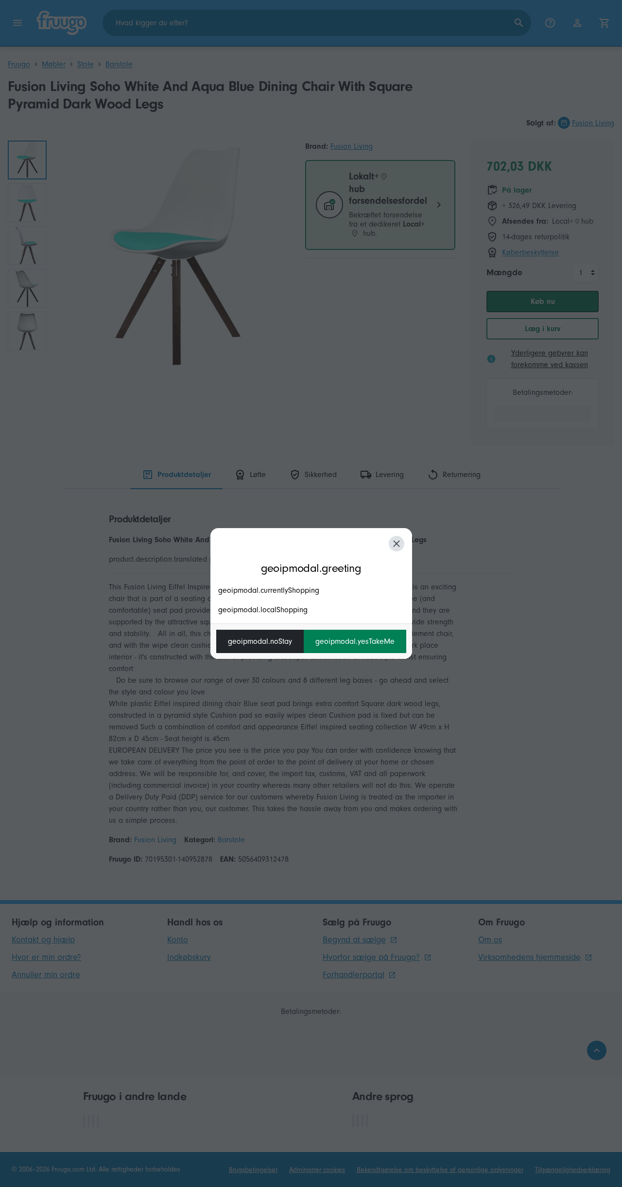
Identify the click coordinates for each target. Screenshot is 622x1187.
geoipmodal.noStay (260, 641)
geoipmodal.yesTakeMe (355, 641)
